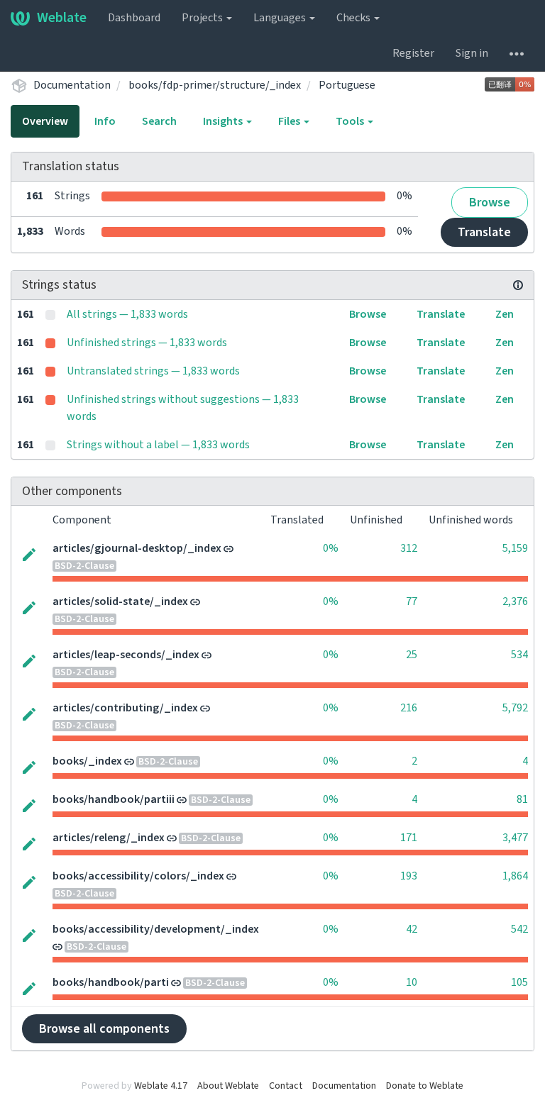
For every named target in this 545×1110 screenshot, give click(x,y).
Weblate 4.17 (160, 1086)
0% (330, 548)
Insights (224, 121)
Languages (280, 18)
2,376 (515, 601)
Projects (203, 18)
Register (413, 53)
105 (519, 982)
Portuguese (347, 85)
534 (519, 654)
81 (522, 799)
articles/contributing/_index (125, 708)
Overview (45, 121)
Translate (484, 232)
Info (105, 121)
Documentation (72, 85)
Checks (354, 18)
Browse (489, 202)
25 (411, 654)
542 (519, 929)
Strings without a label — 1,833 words (158, 445)
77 (411, 601)
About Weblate (228, 1086)
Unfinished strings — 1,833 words (147, 342)
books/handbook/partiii (114, 799)
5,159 (515, 548)
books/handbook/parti (111, 982)
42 (411, 929)
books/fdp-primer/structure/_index (214, 85)
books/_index (87, 761)
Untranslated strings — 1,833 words (153, 371)
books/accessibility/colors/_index (138, 876)
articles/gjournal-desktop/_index (137, 548)
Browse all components (104, 1029)
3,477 (515, 837)
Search (159, 121)
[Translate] (29, 553)
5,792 (515, 708)
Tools (351, 121)
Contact (285, 1086)
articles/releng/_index (109, 837)
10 (411, 982)
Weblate (62, 18)
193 (408, 876)
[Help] (516, 53)
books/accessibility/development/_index (156, 929)
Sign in (472, 53)
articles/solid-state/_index (120, 601)
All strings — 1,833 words (127, 314)
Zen (504, 314)
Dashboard (134, 18)
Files (290, 121)
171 (408, 837)
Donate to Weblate (424, 1086)
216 (408, 708)
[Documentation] (518, 285)
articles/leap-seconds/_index (126, 654)
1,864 (515, 876)
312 (408, 548)
